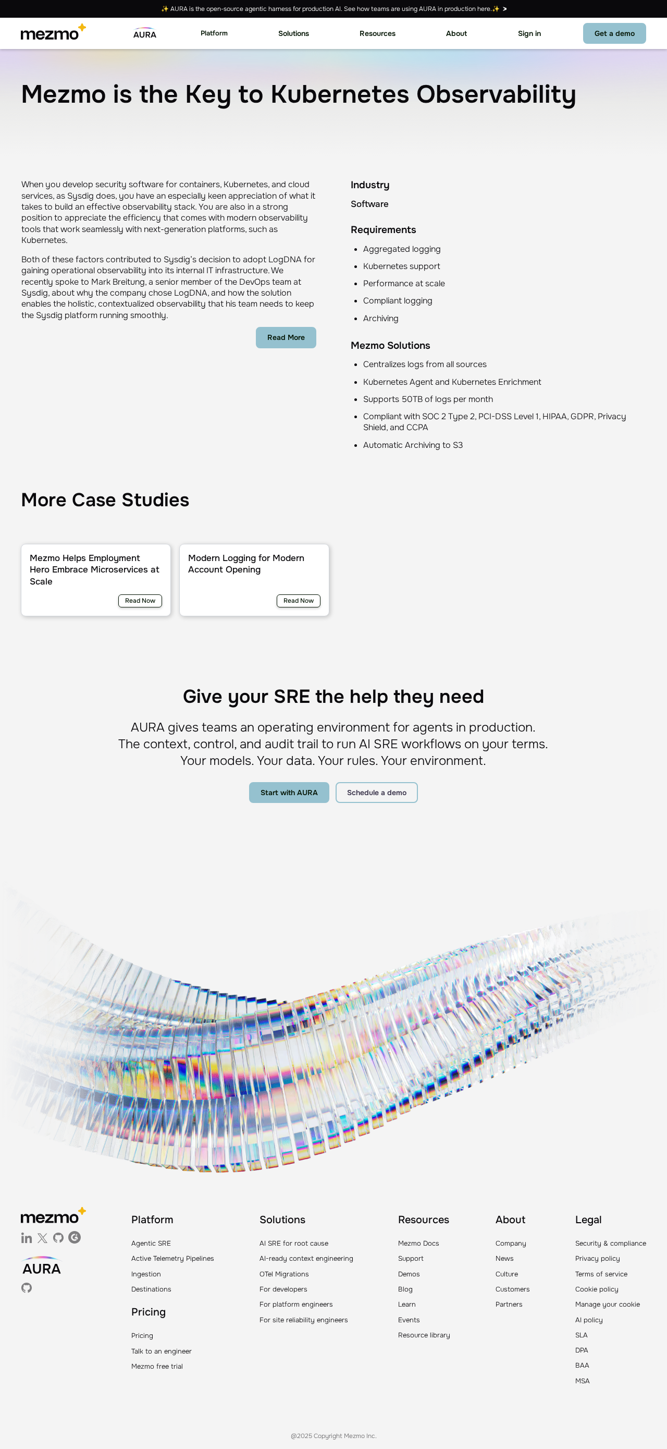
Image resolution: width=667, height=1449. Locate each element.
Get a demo (615, 33)
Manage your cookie (607, 1304)
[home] (53, 33)
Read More (286, 337)
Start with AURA (289, 792)
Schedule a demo (376, 792)
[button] (214, 33)
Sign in (529, 33)
